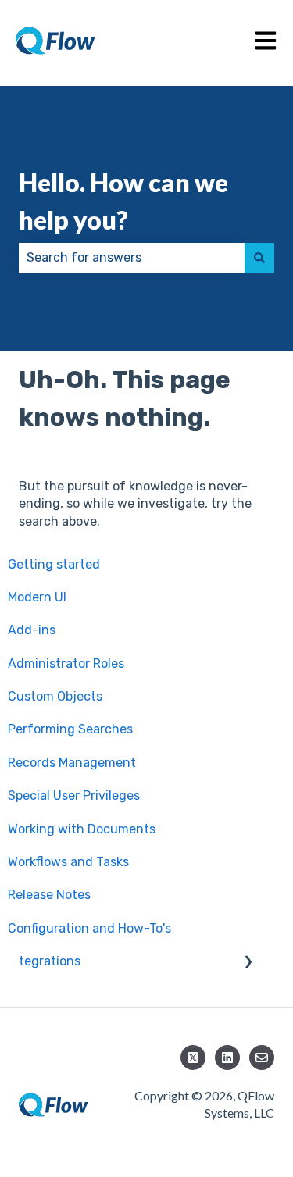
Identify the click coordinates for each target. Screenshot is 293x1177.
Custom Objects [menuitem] (60, 696)
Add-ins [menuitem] (37, 629)
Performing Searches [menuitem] (76, 729)
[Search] (259, 258)
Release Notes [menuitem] (55, 894)
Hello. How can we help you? (123, 201)
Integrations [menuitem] (49, 961)
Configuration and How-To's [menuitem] (95, 928)
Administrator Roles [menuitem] (71, 663)
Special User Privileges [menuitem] (79, 795)
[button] (261, 963)
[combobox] (132, 258)
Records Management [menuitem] (77, 762)
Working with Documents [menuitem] (87, 829)
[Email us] (261, 1057)
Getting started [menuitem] (59, 564)
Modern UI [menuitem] (42, 597)
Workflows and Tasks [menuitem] (74, 861)
